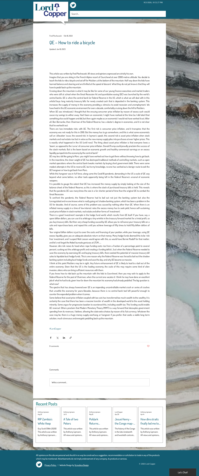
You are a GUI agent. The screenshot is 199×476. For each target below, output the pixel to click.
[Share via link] (70, 337)
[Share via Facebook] (50, 337)
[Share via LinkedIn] (64, 337)
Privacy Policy (51, 465)
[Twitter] (73, 5)
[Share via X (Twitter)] (57, 337)
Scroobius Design (82, 465)
